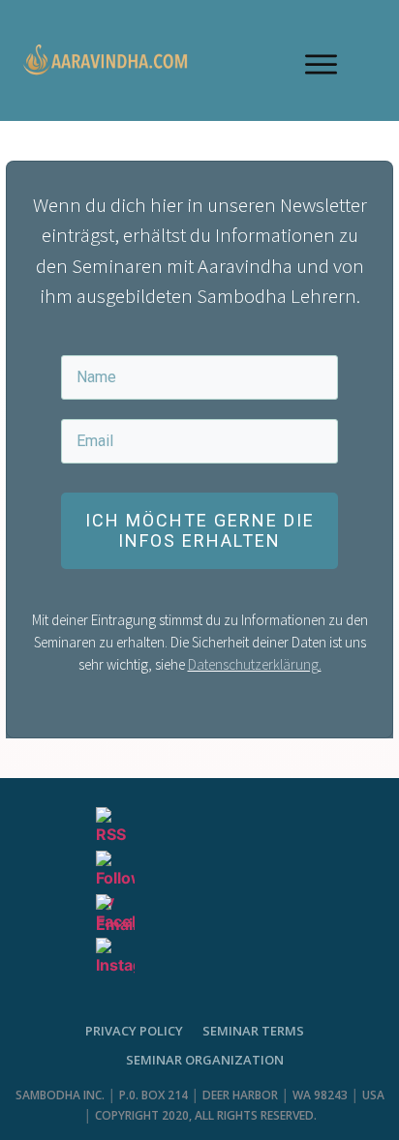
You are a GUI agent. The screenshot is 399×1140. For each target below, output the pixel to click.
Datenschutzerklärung (253, 664)
